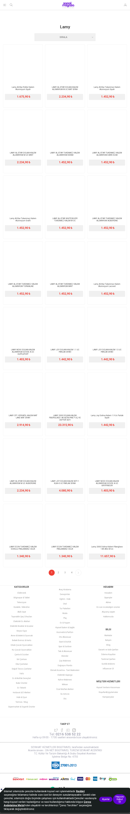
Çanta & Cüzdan (22, 654)
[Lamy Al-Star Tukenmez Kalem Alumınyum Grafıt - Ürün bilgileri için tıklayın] (23, 195)
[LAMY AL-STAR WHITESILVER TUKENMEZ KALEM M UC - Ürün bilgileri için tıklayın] (65, 195)
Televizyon (21, 602)
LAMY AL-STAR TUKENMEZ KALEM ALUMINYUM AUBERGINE (107, 219)
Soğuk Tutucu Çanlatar (22, 669)
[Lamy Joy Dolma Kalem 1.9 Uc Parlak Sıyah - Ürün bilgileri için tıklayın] (107, 392)
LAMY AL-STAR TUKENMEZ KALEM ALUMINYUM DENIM (65, 154)
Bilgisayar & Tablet (22, 598)
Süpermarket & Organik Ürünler (21, 707)
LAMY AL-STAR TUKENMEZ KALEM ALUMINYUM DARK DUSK (107, 154)
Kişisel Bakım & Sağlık (65, 627)
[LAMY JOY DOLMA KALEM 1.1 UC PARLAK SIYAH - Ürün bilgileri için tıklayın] (65, 326)
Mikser (65, 684)
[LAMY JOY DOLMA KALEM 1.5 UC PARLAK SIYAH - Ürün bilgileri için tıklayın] (107, 326)
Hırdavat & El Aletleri (21, 692)
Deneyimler (65, 594)
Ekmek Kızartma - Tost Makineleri (64, 670)
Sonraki (78, 573)
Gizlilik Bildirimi (108, 664)
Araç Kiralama (65, 589)
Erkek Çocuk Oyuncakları (21, 645)
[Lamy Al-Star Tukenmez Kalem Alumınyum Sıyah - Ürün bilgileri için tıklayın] (107, 64)
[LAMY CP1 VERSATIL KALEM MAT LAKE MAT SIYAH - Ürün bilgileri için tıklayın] (23, 392)
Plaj (65, 618)
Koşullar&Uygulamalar (108, 692)
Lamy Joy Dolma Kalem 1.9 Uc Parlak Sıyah (107, 416)
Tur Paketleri (65, 608)
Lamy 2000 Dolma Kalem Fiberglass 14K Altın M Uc (107, 548)
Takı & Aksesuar (65, 651)
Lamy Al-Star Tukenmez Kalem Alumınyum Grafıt (23, 219)
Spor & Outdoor (65, 646)
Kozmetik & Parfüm (65, 632)
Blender (65, 656)
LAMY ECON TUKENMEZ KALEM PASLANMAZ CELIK (65, 548)
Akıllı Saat (21, 612)
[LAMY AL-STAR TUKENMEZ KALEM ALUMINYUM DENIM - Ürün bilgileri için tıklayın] (65, 129)
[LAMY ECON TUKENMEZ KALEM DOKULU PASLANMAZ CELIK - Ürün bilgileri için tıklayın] (23, 523)
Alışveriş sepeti (108, 612)
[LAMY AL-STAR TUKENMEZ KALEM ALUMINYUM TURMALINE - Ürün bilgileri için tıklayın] (23, 261)
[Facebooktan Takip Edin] (62, 730)
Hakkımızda (108, 617)
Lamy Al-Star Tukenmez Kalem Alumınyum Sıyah (107, 88)
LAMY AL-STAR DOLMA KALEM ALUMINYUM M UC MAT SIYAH (65, 88)
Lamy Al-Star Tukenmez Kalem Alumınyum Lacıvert (107, 285)
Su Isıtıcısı (64, 694)
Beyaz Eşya (22, 631)
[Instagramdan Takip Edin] (68, 730)
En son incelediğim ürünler (108, 607)
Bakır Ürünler (21, 683)
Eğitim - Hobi (65, 599)
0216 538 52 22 (68, 734)
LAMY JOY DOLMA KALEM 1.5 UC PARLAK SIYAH (107, 351)
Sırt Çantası (22, 659)
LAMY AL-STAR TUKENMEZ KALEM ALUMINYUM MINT (65, 285)
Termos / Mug (22, 702)
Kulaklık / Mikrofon (22, 607)
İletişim (108, 640)
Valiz (22, 673)
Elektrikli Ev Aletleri (21, 621)
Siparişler (108, 598)
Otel (65, 604)
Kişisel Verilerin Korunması (108, 687)
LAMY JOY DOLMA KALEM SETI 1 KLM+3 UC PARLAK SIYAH (65, 482)
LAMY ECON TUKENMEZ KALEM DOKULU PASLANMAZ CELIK (23, 548)
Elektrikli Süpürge (65, 675)
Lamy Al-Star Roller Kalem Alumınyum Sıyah (23, 88)
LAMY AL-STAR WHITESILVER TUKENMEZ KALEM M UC (65, 219)
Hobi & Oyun (21, 697)
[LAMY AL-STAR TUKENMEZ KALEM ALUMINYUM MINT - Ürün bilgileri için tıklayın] (65, 261)
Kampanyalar (108, 697)
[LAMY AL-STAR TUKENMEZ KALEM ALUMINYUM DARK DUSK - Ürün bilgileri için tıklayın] (107, 129)
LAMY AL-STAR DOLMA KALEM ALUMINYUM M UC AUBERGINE (23, 482)
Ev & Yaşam (65, 623)
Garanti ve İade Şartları (108, 650)
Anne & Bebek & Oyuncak (22, 635)
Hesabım (108, 593)
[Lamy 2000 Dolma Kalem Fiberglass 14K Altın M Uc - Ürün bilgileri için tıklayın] (107, 523)
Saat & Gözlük (65, 642)
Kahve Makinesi (65, 680)
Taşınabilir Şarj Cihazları (21, 617)
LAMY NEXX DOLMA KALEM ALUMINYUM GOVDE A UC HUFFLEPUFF (23, 352)
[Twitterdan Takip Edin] (55, 730)
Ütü (64, 699)
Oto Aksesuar (65, 637)
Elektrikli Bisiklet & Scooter (21, 626)
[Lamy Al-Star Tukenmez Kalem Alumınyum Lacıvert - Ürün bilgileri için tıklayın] (107, 261)
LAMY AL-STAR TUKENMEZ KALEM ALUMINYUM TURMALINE (23, 285)
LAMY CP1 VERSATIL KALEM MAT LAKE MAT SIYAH (23, 416)
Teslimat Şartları (108, 659)
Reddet (80, 791)
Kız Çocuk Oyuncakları (22, 650)
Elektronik (21, 593)
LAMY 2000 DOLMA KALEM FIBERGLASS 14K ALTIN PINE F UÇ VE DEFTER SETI (65, 417)
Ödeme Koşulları (108, 654)
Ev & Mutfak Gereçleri (21, 678)
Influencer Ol (108, 669)
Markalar (108, 635)
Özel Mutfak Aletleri (65, 689)
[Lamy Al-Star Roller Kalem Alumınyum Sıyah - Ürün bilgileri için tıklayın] (23, 64)
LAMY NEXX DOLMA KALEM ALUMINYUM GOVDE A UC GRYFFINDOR (107, 483)
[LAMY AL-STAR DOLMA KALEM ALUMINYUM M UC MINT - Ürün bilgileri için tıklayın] (23, 129)
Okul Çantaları (22, 664)
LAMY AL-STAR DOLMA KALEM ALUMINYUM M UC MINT (23, 154)
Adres (108, 602)
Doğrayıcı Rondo (65, 665)
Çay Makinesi (65, 661)
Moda (64, 613)
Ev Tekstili (21, 688)
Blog (108, 645)
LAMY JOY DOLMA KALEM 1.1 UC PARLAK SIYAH (65, 351)
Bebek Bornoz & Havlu (21, 640)
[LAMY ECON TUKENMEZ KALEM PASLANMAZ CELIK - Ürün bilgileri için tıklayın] (65, 523)
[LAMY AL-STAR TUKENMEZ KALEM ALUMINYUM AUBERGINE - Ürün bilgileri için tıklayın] (107, 195)
